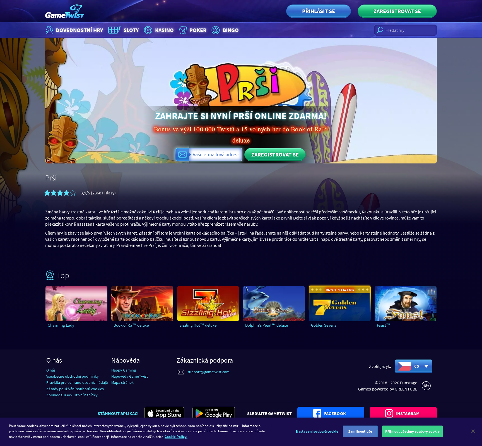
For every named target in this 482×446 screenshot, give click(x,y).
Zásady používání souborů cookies (75, 388)
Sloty (131, 29)
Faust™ (383, 325)
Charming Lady (61, 325)
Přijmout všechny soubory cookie (412, 431)
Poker (197, 29)
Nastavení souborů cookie (317, 431)
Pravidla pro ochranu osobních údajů (77, 382)
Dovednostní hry (79, 29)
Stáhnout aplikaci (118, 413)
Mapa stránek (122, 382)
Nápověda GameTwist (129, 376)
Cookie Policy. (176, 436)
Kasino (164, 29)
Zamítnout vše (360, 431)
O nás (51, 370)
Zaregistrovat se (397, 11)
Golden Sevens (323, 325)
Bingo (231, 29)
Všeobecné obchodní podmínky (72, 376)
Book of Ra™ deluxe (131, 325)
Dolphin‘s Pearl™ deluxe (266, 325)
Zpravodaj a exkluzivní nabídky (72, 394)
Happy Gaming (123, 370)
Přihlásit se (318, 11)
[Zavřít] (473, 431)
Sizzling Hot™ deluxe (197, 325)
